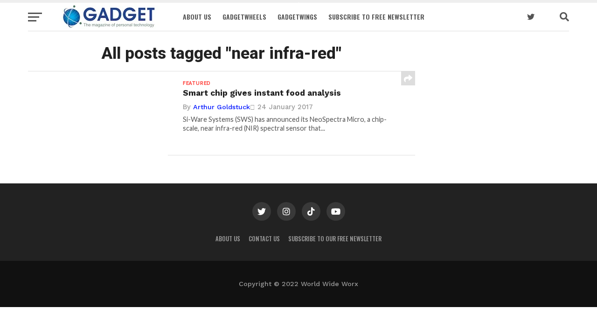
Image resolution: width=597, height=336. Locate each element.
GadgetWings (297, 16)
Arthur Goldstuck (221, 107)
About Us (197, 16)
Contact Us (264, 238)
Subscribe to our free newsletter (335, 238)
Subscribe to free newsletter (376, 16)
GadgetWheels (244, 16)
